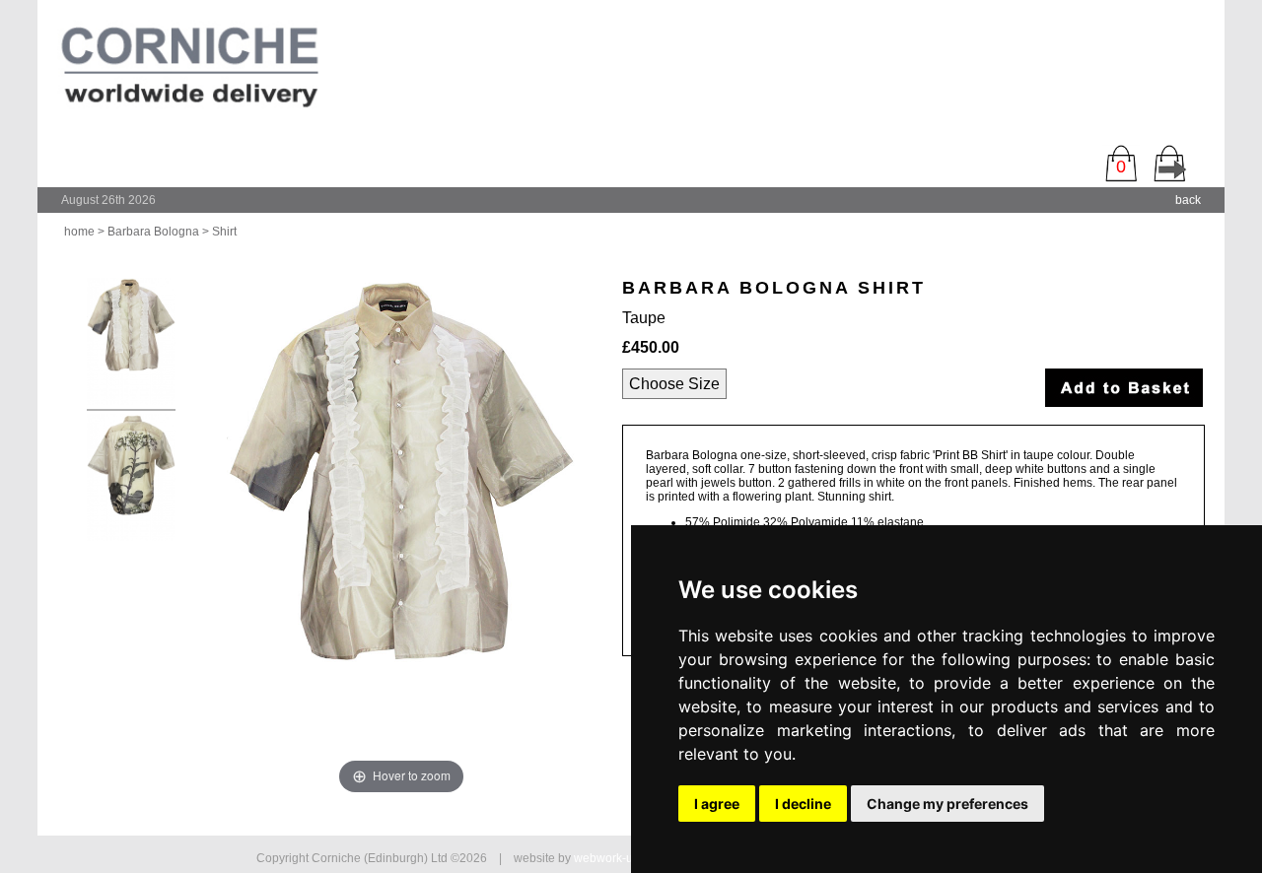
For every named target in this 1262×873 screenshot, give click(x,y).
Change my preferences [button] (947, 803)
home (79, 231)
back (1188, 200)
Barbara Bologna (153, 231)
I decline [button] (803, 803)
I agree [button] (716, 803)
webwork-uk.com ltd (627, 858)
